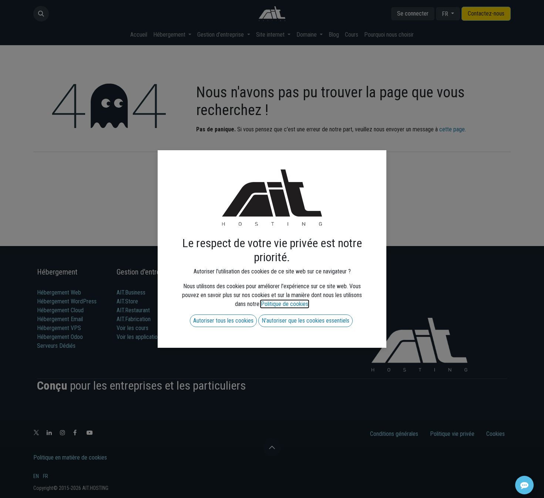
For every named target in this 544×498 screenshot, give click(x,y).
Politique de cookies (284, 303)
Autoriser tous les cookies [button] (223, 320)
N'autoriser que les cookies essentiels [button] (305, 320)
